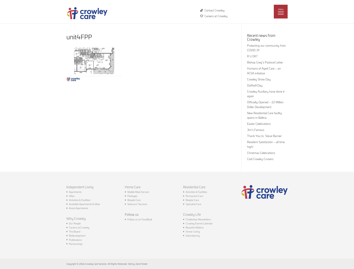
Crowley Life (192, 214)
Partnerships (76, 244)
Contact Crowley (214, 10)
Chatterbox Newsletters (198, 219)
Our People (75, 223)
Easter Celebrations (259, 124)
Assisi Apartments (78, 208)
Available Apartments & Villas (84, 204)
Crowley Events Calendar (199, 223)
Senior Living (193, 231)
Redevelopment (77, 235)
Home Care (132, 186)
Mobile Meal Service (138, 192)
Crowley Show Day (259, 79)
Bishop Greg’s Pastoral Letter (265, 62)
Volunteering (192, 235)
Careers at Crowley (216, 16)
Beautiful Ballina (195, 227)
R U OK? (252, 56)
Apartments (75, 192)
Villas (71, 196)
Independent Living (79, 186)
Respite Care (134, 200)
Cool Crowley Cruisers (260, 159)
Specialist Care (193, 204)
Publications (75, 240)
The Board (74, 231)
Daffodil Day (255, 85)
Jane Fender (141, 263)
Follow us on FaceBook (139, 219)
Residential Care (194, 186)
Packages (132, 196)
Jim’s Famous (255, 130)
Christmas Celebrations (261, 153)
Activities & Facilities (79, 200)
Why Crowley (76, 218)
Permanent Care (194, 196)
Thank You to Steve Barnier (264, 136)
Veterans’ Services (137, 204)
